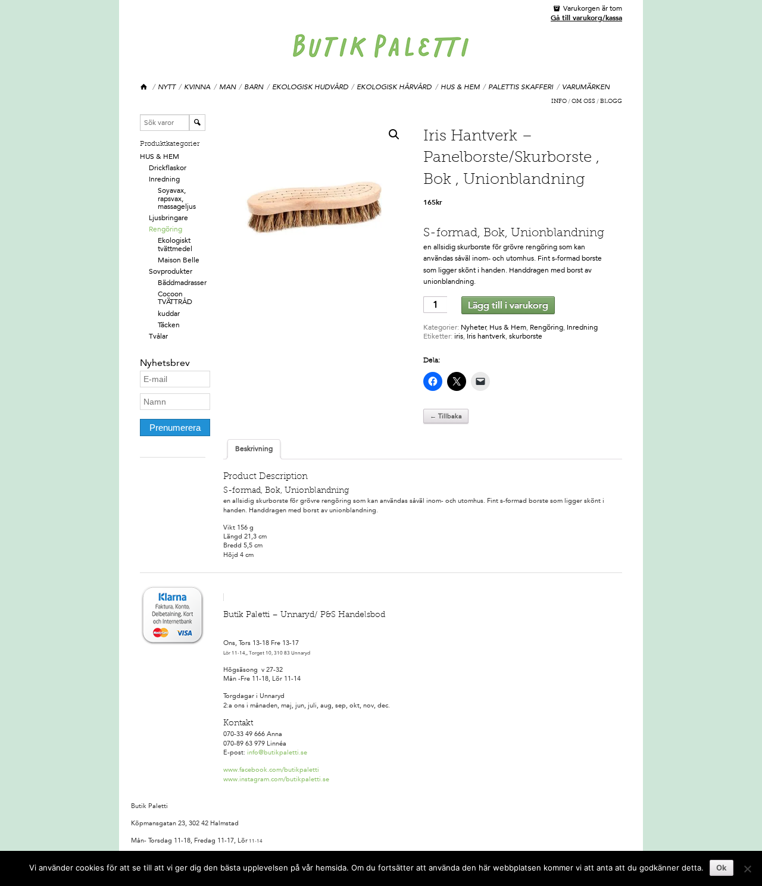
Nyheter (473, 327)
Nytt (167, 87)
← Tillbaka (446, 416)
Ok (721, 867)
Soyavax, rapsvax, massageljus (177, 198)
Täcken (169, 325)
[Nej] (747, 869)
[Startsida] (144, 87)
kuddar (169, 313)
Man (227, 87)
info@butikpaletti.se (277, 752)
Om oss (583, 102)
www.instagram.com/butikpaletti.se (276, 779)
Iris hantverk (486, 336)
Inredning (164, 179)
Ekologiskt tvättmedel (175, 244)
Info (559, 102)
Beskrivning (254, 448)
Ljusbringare (168, 218)
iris (458, 336)
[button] (394, 134)
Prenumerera (175, 427)
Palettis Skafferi (520, 87)
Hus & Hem (460, 87)
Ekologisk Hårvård (394, 87)
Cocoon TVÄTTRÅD (175, 298)
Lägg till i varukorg (508, 305)
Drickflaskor (167, 168)
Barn (253, 87)
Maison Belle (178, 260)
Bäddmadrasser (182, 282)
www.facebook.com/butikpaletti (271, 770)
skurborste (525, 336)
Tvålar (158, 336)
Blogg (611, 102)
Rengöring (165, 229)
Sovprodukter (170, 271)
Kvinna (197, 87)
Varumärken (586, 87)
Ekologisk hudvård (310, 87)
